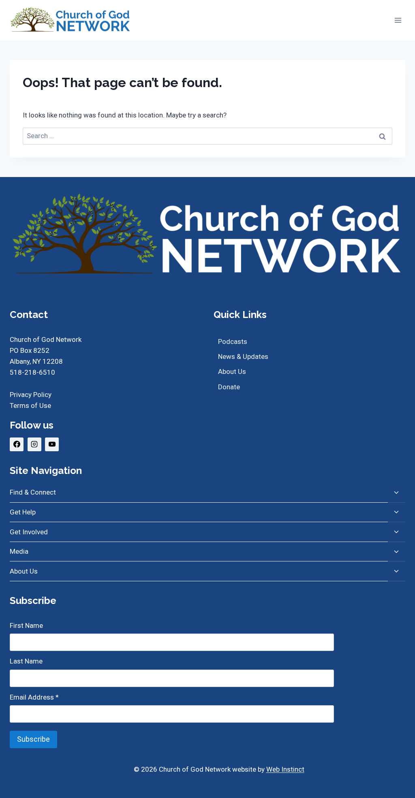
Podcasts (232, 341)
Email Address (34, 697)
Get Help (23, 512)
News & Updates (243, 356)
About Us (232, 371)
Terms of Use (30, 405)
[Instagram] (34, 444)
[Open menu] (397, 20)
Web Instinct (285, 769)
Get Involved (29, 532)
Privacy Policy (30, 394)
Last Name (26, 661)
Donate (229, 387)
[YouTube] (52, 444)
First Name (26, 625)
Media (19, 551)
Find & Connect (33, 492)
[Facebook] (17, 444)
